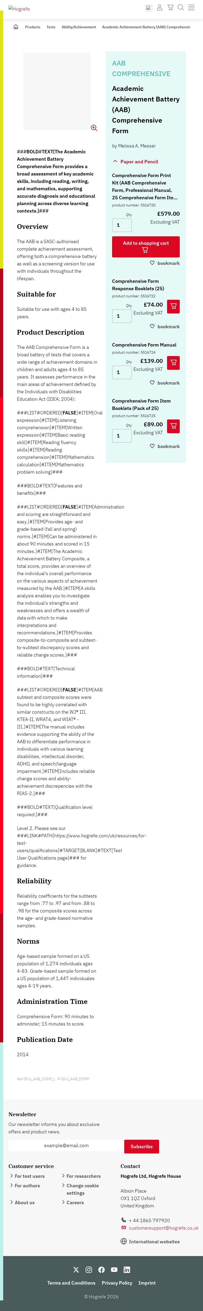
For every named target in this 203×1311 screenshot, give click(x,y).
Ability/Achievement (79, 27)
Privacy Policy (117, 1283)
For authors (27, 1186)
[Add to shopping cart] (173, 306)
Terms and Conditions (71, 1283)
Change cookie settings (83, 1189)
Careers (75, 1202)
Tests (51, 27)
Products (32, 27)
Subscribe (142, 1146)
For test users (30, 1176)
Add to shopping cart (146, 243)
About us (25, 1202)
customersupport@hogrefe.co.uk (164, 1228)
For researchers (84, 1176)
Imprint (147, 1283)
